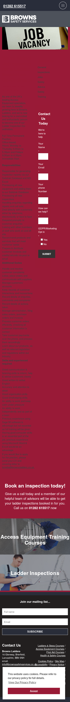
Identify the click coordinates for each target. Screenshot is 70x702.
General (42, 67)
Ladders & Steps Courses (51, 645)
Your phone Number (42, 187)
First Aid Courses (55, 652)
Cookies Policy (45, 661)
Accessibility (41, 664)
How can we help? (43, 209)
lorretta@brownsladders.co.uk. (18, 467)
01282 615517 (14, 6)
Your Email (41, 165)
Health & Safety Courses (52, 655)
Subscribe (35, 631)
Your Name (41, 145)
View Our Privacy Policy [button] (22, 682)
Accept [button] (34, 691)
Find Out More (35, 547)
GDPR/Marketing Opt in (43, 230)
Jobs (40, 77)
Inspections (44, 72)
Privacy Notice (56, 664)
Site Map (59, 661)
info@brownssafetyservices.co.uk (19, 664)
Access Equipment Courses (50, 649)
